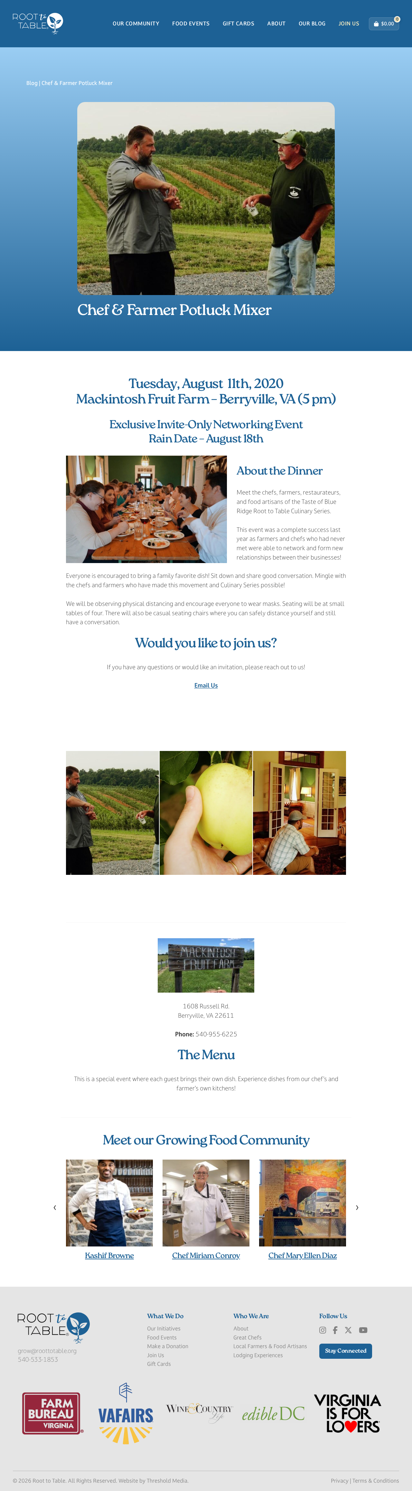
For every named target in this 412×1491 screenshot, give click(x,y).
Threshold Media (167, 1480)
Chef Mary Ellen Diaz (302, 1256)
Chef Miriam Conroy (206, 1256)
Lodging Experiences (258, 1355)
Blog (32, 83)
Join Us (349, 23)
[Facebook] (335, 1330)
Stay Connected (345, 1351)
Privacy (340, 1480)
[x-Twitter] (348, 1330)
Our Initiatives (164, 1328)
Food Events (191, 23)
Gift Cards (239, 23)
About (276, 23)
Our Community (136, 23)
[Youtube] (363, 1330)
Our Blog (312, 23)
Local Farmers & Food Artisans (270, 1346)
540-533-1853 (38, 1359)
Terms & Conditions (375, 1480)
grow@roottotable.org (47, 1351)
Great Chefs (247, 1337)
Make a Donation (167, 1346)
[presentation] (55, 1207)
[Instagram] (322, 1330)
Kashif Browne (109, 1256)
